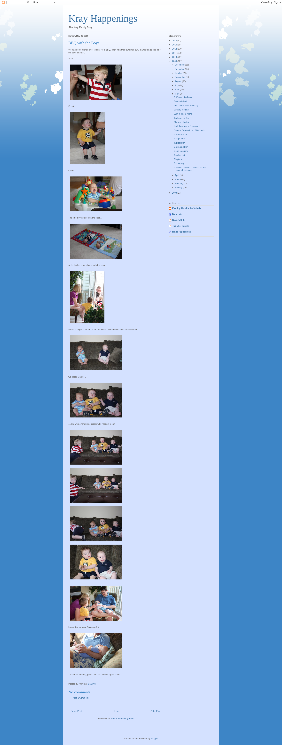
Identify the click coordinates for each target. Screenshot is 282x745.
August (178, 81)
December (180, 65)
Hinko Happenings (181, 232)
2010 (174, 57)
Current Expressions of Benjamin (189, 130)
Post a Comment (80, 698)
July (177, 85)
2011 (174, 53)
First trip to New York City (186, 105)
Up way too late (181, 110)
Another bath (180, 155)
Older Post (155, 711)
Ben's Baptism (181, 151)
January (179, 187)
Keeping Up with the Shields (186, 208)
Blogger (154, 738)
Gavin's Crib (178, 220)
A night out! (179, 138)
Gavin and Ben (181, 147)
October (179, 73)
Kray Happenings (102, 18)
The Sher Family (180, 226)
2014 (174, 40)
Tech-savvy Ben (181, 118)
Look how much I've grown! (187, 126)
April (177, 175)
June (177, 89)
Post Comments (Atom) (122, 718)
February (179, 183)
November (180, 69)
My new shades (181, 122)
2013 (174, 45)
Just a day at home (183, 114)
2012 (174, 49)
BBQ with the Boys (183, 97)
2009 (174, 61)
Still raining (179, 163)
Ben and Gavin (181, 101)
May (177, 94)
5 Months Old (180, 134)
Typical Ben (179, 143)
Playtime (178, 159)
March (178, 179)
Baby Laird (177, 214)
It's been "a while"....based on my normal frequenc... (190, 168)
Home (116, 711)
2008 (174, 193)
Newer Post (76, 711)
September (180, 77)
